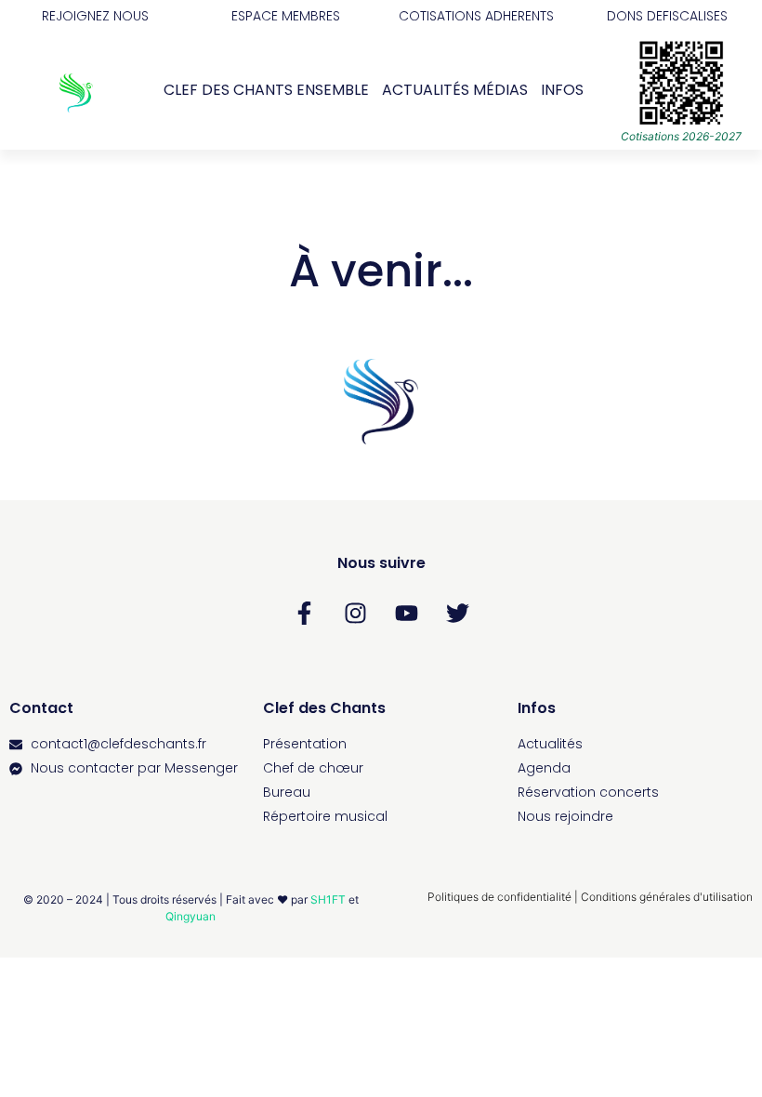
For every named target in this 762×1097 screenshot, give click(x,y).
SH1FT (328, 899)
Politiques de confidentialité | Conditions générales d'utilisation (590, 897)
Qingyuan (190, 916)
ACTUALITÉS (425, 89)
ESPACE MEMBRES (285, 16)
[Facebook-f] (305, 612)
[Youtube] (407, 612)
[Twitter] (458, 612)
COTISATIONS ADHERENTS (476, 16)
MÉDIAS (500, 89)
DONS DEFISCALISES (667, 16)
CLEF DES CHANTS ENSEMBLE (266, 89)
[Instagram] (356, 612)
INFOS (562, 89)
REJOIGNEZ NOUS (95, 16)
